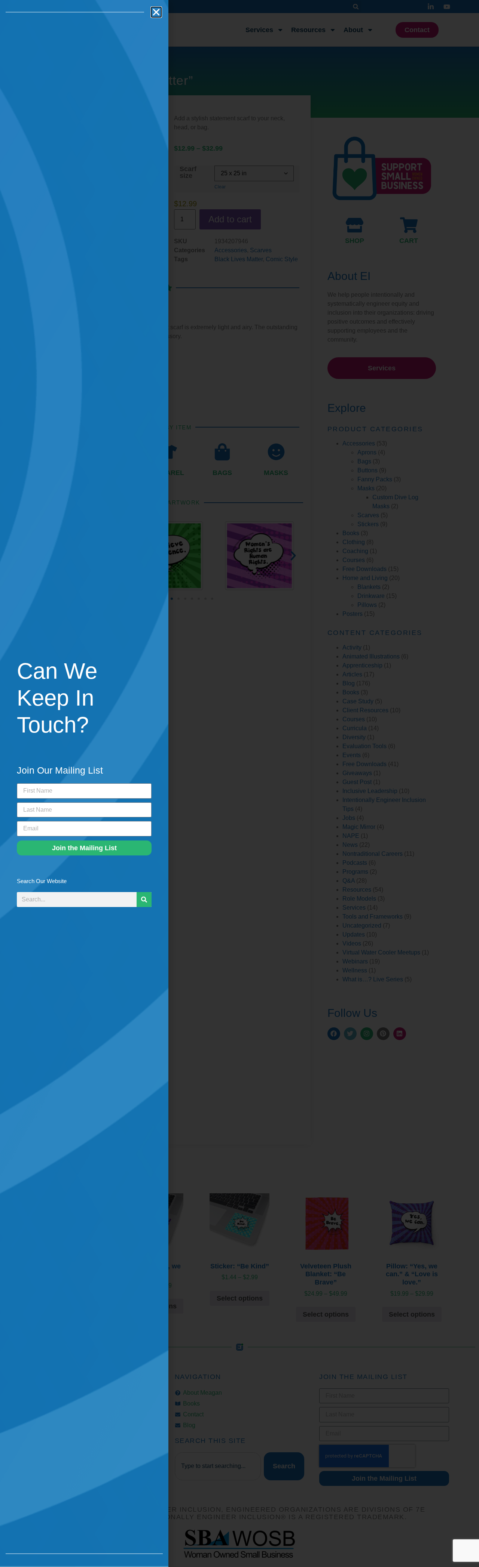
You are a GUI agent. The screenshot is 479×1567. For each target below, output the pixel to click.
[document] (239, 783)
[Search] (144, 899)
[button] (156, 12)
